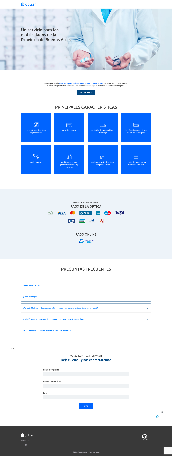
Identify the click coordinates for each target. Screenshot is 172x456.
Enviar (86, 406)
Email (45, 393)
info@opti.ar (25, 440)
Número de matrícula (52, 381)
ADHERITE (86, 92)
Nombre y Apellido (51, 370)
